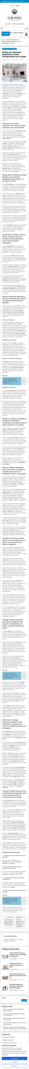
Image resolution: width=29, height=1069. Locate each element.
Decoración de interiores (9, 49)
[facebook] (10, 6)
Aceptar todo (14, 1058)
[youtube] (18, 6)
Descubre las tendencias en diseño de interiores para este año (17, 975)
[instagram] (12, 6)
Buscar (4, 997)
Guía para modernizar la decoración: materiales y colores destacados (16, 986)
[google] (16, 6)
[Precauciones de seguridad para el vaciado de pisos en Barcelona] (25, 34)
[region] (14, 1056)
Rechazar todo (14, 1066)
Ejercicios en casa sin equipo (10, 1043)
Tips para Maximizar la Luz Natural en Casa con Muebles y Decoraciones (17, 954)
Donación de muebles (8, 1040)
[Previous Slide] (25, 1)
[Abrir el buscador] (24, 28)
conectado (17, 939)
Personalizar (14, 1062)
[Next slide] (27, 1)
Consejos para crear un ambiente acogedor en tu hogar (16, 965)
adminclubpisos (7, 59)
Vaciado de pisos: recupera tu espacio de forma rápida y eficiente (12, 1)
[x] (14, 6)
